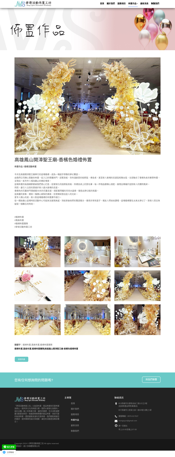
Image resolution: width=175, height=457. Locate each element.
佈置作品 (75, 420)
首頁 (73, 403)
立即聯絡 (10, 452)
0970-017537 (132, 416)
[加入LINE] (9, 446)
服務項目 (75, 414)
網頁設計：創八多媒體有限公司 (27, 446)
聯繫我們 (75, 431)
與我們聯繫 (151, 379)
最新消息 (75, 425)
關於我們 (75, 409)
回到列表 (21, 359)
